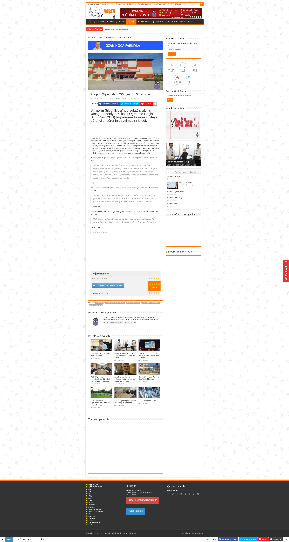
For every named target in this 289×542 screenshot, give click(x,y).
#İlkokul (90, 502)
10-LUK (121, 22)
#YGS (89, 490)
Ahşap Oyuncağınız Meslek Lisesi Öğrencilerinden (125, 402)
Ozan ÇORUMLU (97, 98)
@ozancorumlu (176, 486)
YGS (92, 138)
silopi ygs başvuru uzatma (115, 303)
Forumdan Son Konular (180, 251)
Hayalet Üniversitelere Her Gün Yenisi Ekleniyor (149, 378)
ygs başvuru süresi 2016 (151, 303)
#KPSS (89, 493)
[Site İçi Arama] (202, 4)
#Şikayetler (91, 520)
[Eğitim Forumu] (161, 13)
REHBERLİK (173, 22)
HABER (131, 22)
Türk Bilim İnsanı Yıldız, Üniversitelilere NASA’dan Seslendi (149, 355)
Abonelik (195, 533)
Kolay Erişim (116, 4)
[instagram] (197, 494)
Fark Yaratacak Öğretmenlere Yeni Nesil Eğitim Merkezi (100, 403)
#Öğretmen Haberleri (94, 509)
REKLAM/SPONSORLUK (143, 500)
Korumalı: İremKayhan (174, 176)
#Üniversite (91, 508)
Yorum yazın (137, 98)
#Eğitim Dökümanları (94, 486)
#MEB (89, 513)
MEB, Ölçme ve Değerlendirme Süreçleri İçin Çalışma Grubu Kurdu (101, 379)
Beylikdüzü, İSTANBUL (133, 490)
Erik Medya (132, 533)
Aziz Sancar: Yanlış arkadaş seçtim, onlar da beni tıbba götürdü (124, 379)
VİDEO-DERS (144, 22)
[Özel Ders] (125, 45)
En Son (170, 172)
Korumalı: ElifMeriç (173, 204)
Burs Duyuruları (144, 4)
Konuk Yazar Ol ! (159, 4)
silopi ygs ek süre (133, 303)
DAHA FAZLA (187, 22)
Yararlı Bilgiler (129, 4)
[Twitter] (181, 494)
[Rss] (173, 494)
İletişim (188, 533)
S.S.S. (170, 4)
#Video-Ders (91, 517)
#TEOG (89, 488)
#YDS (89, 499)
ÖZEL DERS (100, 22)
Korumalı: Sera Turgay (174, 198)
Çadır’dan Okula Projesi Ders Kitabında (116, 29)
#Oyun (89, 524)
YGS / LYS (126, 98)
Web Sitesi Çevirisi (185, 182)
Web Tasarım (122, 533)
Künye (184, 533)
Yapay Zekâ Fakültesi (147, 401)
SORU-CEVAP (159, 22)
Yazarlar (105, 4)
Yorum (185, 172)
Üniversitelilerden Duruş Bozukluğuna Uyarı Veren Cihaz (124, 355)
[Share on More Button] (155, 104)
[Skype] (193, 494)
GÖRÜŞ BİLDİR (285, 273)
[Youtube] (189, 494)
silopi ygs (99, 303)
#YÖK (89, 515)
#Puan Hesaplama (93, 522)
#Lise (89, 506)
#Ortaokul (91, 504)
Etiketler (193, 172)
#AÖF (89, 497)
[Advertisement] (125, 130)
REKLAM (178, 4)
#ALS (89, 495)
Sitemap (201, 533)
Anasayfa (93, 37)
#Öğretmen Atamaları (95, 511)
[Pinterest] (185, 494)
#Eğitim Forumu (92, 484)
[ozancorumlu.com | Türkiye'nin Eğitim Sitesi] (101, 12)
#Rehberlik (91, 518)
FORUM (111, 22)
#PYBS (89, 500)
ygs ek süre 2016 (96, 305)
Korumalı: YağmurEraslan (175, 192)
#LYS (89, 491)
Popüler (177, 172)
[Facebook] (177, 494)
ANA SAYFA (90, 21)
